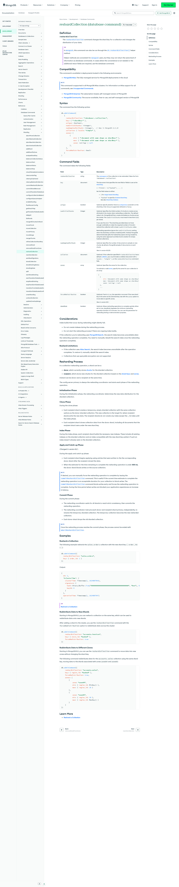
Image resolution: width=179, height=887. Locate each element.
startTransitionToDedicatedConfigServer (35, 278)
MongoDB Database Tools (29, 344)
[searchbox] (133, 13)
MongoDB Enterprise (72, 94)
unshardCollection (32, 298)
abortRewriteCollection (33, 142)
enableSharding (31, 202)
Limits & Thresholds (27, 341)
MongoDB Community (72, 97)
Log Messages (25, 337)
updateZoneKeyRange (33, 301)
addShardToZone (31, 152)
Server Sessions (26, 357)
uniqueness (123, 205)
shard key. (100, 184)
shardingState (30, 268)
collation (104, 257)
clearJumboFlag (31, 175)
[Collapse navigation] (44, 883)
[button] (135, 5)
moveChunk (30, 225)
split (27, 271)
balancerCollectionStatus (34, 159)
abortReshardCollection (34, 139)
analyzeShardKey (31, 155)
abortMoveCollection (33, 135)
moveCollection (31, 228)
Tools (4, 46)
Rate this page (151, 25)
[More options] (135, 24)
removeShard (30, 245)
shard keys (126, 374)
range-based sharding (111, 194)
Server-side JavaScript (28, 361)
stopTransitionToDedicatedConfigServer (35, 284)
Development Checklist (25, 89)
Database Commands (87, 19)
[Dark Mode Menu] (174, 13)
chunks (89, 370)
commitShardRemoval (33, 188)
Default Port (25, 324)
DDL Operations (26, 321)
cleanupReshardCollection (34, 182)
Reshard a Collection (69, 607)
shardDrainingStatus (32, 265)
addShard (29, 149)
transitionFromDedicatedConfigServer (35, 288)
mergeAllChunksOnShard (34, 222)
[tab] (21, 12)
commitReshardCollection (34, 185)
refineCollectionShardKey (34, 241)
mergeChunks (30, 238)
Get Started (168, 5)
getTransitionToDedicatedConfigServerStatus (35, 212)
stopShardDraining (32, 281)
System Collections (27, 373)
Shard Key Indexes (112, 200)
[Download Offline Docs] (39, 884)
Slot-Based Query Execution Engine (30, 365)
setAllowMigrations (32, 258)
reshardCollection (32, 251)
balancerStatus (31, 165)
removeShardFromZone (33, 248)
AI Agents (21, 397)
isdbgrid (28, 215)
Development (73, 19)
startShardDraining (32, 275)
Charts (20, 102)
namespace (103, 176)
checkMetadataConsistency (35, 172)
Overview (21, 29)
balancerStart (30, 162)
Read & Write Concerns (28, 328)
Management (7, 36)
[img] (148, 28)
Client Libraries (7, 41)
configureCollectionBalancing (35, 195)
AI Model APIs (22, 390)
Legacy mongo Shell (27, 376)
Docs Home (63, 19)
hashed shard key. (121, 197)
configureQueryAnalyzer (34, 198)
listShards (29, 218)
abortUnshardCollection (34, 145)
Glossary (24, 334)
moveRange (30, 235)
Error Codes (24, 331)
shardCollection (31, 261)
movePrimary (30, 231)
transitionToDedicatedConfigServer (35, 291)
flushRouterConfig (32, 205)
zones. (136, 374)
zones (110, 268)
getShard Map (30, 208)
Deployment (6, 26)
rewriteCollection (31, 255)
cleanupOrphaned (32, 178)
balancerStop (30, 169)
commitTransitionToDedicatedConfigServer (35, 192)
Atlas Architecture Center (7, 52)
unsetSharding (30, 294)
